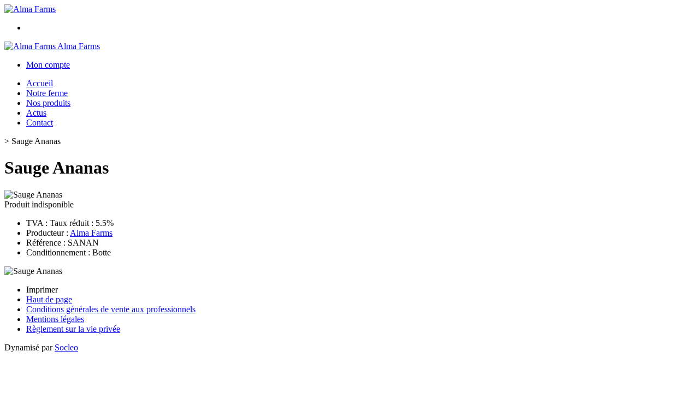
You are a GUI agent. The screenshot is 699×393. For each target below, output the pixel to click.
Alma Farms (91, 232)
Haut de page (49, 299)
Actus (36, 112)
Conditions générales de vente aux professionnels (111, 309)
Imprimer (42, 289)
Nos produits (48, 103)
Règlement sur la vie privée (73, 329)
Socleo (66, 347)
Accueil (39, 83)
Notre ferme (47, 93)
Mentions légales (55, 319)
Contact (39, 122)
